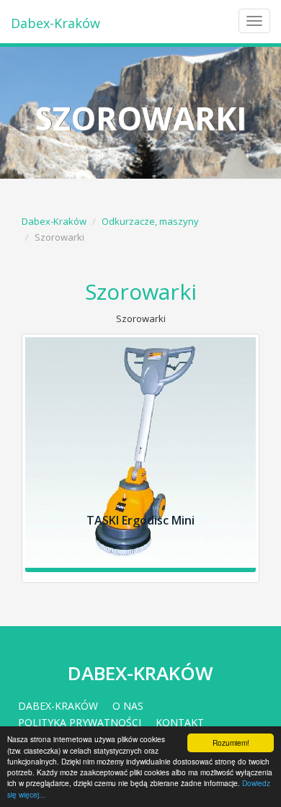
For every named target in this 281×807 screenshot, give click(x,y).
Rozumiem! (231, 742)
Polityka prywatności (79, 722)
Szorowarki (141, 291)
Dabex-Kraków (55, 23)
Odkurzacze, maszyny (150, 221)
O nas (127, 706)
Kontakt (180, 722)
